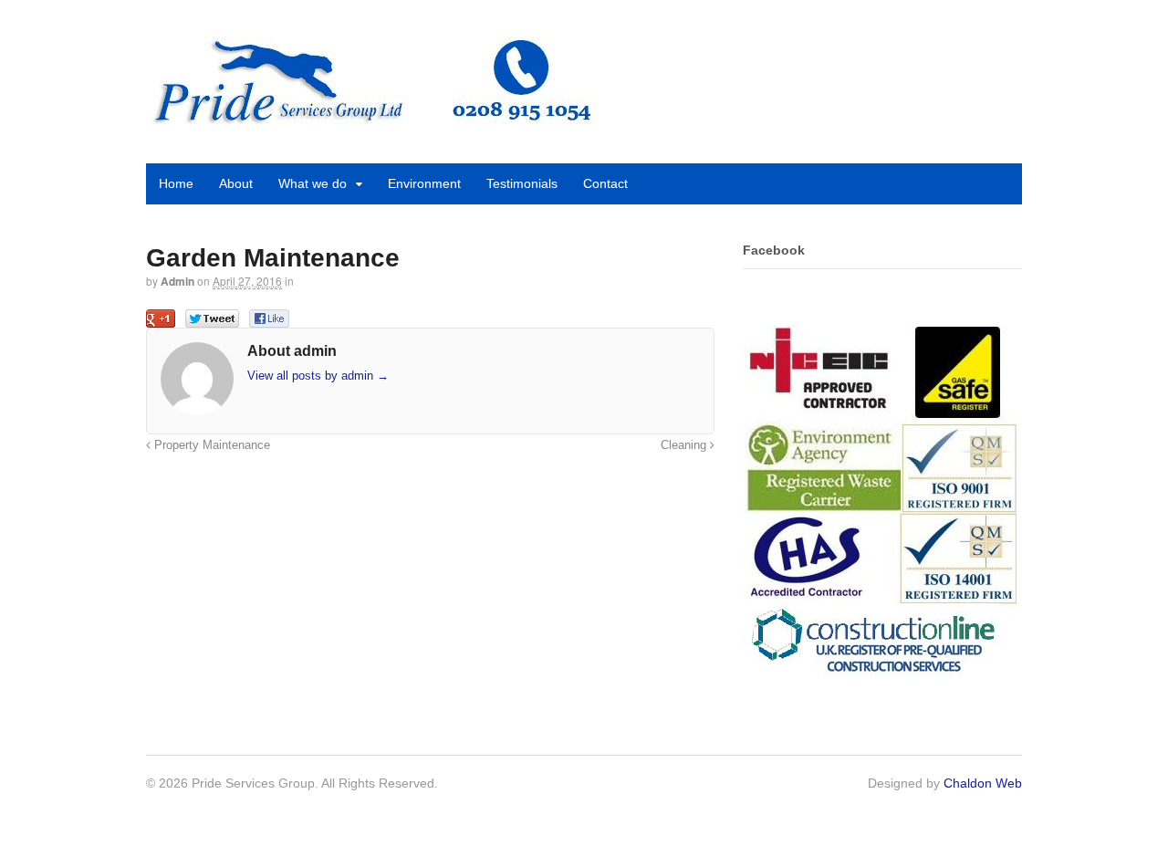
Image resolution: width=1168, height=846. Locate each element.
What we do (312, 183)
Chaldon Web (983, 783)
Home (176, 183)
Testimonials (522, 183)
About (236, 183)
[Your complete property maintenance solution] (372, 117)
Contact (605, 183)
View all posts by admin (318, 375)
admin (177, 281)
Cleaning (685, 445)
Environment (424, 183)
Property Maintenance (210, 445)
